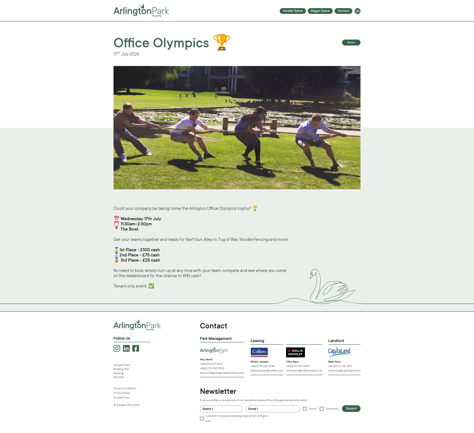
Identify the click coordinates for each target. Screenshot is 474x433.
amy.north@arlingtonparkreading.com (222, 373)
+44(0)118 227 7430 (211, 364)
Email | (253, 409)
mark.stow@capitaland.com (344, 370)
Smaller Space (293, 11)
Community (331, 408)
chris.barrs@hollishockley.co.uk (304, 370)
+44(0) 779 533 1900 (212, 368)
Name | (208, 409)
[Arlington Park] (141, 10)
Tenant (312, 408)
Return (351, 42)
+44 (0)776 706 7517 (340, 366)
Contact (343, 11)
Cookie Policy (122, 397)
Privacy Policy (122, 393)
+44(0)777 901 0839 (298, 366)
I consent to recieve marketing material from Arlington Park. (237, 418)
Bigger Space (320, 11)
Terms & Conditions (125, 388)
